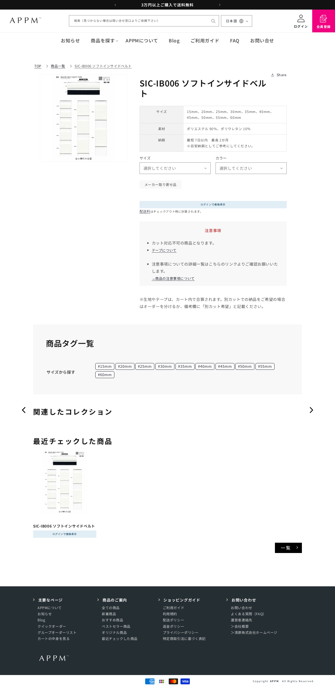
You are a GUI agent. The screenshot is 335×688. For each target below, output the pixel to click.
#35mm (185, 366)
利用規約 (170, 614)
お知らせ (45, 614)
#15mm (105, 366)
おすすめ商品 (112, 620)
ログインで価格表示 (213, 204)
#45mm (225, 366)
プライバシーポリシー (181, 632)
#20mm (125, 366)
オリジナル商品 (114, 632)
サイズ (145, 157)
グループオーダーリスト (57, 632)
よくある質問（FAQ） (248, 614)
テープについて (164, 250)
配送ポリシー (173, 620)
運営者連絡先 (241, 620)
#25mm (145, 366)
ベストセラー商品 (116, 626)
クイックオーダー (52, 626)
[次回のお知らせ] (219, 5)
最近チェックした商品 (120, 638)
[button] (102, 40)
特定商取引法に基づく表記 (184, 638)
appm (274, 681)
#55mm (265, 366)
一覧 (286, 547)
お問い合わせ (241, 607)
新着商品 (109, 614)
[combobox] (144, 21)
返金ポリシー (173, 626)
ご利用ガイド (173, 607)
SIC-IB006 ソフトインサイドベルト (103, 65)
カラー (221, 157)
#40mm (205, 366)
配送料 (145, 211)
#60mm (105, 374)
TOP (37, 65)
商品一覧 (58, 65)
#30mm (165, 366)
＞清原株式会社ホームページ (254, 632)
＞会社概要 (240, 626)
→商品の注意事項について (173, 278)
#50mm (245, 366)
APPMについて (50, 607)
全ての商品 (111, 607)
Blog (41, 620)
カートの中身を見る (54, 638)
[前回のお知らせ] (115, 5)
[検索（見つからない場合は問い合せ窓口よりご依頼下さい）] (213, 21)
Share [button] (282, 74)
